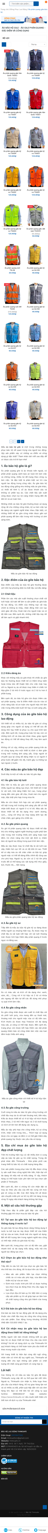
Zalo (10, 1530)
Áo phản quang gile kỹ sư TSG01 (12, 113)
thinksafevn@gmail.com (18, 1438)
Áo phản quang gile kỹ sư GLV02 (36, 424)
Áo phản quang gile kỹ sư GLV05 (12, 386)
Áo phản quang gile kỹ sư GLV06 (36, 347)
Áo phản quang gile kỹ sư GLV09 (36, 269)
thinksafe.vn (14, 1441)
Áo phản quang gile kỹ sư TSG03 (36, 152)
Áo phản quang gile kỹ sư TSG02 (12, 191)
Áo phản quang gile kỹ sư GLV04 (36, 386)
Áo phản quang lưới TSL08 (12, 269)
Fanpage (42, 1530)
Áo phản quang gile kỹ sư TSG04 (12, 152)
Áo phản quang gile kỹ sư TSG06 (36, 74)
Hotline (25, 1530)
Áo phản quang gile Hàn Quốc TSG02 (12, 74)
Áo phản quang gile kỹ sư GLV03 (12, 424)
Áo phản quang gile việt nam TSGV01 (35, 230)
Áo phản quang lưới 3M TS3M (12, 308)
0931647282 (17, 1435)
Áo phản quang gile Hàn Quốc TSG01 (35, 113)
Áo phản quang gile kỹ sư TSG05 (36, 191)
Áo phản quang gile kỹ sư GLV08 (36, 308)
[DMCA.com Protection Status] (9, 1472)
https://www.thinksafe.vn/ (12, 1397)
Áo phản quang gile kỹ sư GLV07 (12, 347)
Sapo (29, 1515)
